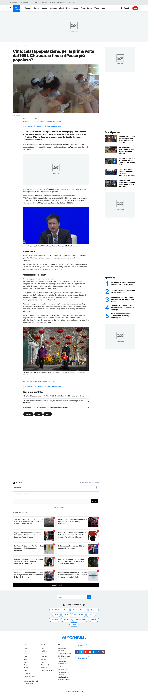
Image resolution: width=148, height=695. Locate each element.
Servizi (43, 645)
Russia (66, 615)
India (47, 414)
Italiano (14, 2)
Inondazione (78, 615)
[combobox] (80, 2)
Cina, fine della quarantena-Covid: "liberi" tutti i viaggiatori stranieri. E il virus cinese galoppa (53, 396)
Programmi (27, 673)
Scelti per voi (112, 132)
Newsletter (81, 658)
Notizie (18, 46)
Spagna (93, 610)
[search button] (70, 2)
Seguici (43, 659)
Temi (25, 645)
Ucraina (66, 619)
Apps (42, 662)
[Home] (13, 46)
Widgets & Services (47, 665)
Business (53, 8)
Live (135, 8)
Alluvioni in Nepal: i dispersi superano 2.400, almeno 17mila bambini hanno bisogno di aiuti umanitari (53, 401)
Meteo (43, 654)
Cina (38, 414)
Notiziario (44, 651)
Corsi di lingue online (47, 670)
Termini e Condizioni (64, 656)
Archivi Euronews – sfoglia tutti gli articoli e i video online (31, 681)
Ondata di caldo (80, 619)
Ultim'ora (27, 8)
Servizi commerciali (64, 653)
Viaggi (61, 8)
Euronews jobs (62, 669)
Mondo (44, 8)
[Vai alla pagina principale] (16, 8)
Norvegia (55, 619)
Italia (56, 615)
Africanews (44, 668)
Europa (36, 8)
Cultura (75, 8)
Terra (83, 8)
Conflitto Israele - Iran (59, 610)
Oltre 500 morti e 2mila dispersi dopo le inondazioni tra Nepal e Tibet (45, 407)
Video (96, 8)
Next (68, 8)
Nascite (28, 414)
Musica (93, 619)
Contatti (60, 666)
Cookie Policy (62, 659)
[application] (56, 88)
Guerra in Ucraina (79, 610)
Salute (89, 8)
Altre (59, 645)
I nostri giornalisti (29, 676)
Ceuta (74, 624)
